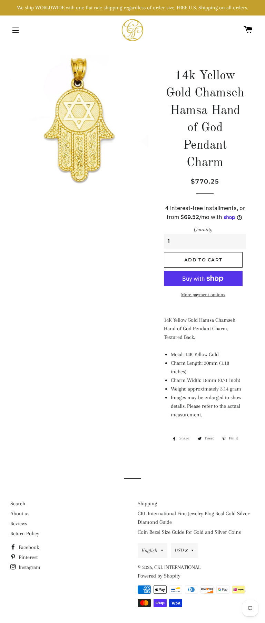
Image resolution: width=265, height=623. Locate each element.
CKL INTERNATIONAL (177, 567)
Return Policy (24, 533)
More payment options (203, 294)
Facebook (28, 547)
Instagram (28, 567)
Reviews (18, 523)
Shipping (147, 503)
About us (19, 513)
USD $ (181, 550)
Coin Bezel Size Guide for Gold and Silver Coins (189, 532)
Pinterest (27, 557)
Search (17, 503)
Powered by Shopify (159, 576)
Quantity (203, 229)
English (149, 550)
